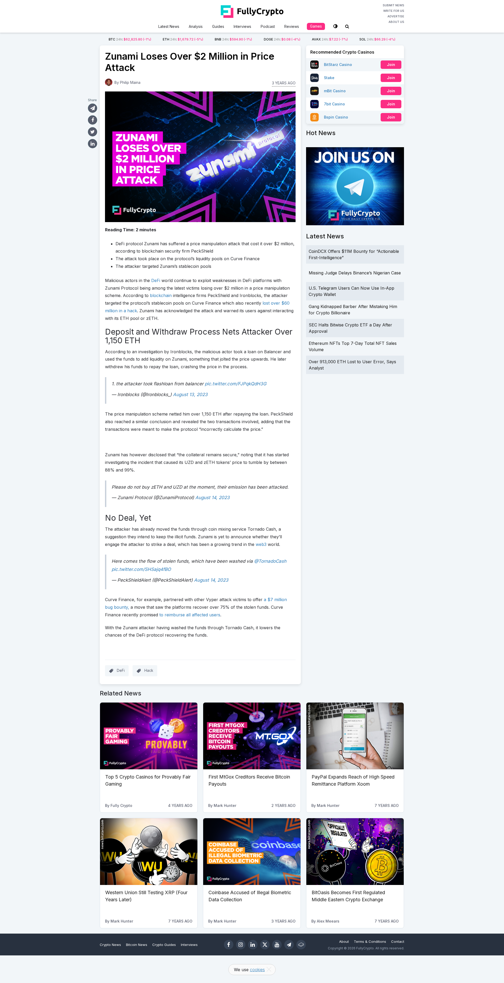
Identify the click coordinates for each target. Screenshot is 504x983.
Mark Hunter (225, 805)
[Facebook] (228, 944)
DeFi (121, 670)
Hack (148, 670)
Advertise (395, 16)
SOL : (377, 39)
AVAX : (330, 39)
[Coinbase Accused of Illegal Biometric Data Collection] (252, 851)
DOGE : (282, 39)
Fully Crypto (121, 805)
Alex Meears (328, 921)
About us (396, 22)
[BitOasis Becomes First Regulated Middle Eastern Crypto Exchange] (355, 851)
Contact (397, 941)
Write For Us (393, 11)
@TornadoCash (270, 561)
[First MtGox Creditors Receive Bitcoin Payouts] (252, 736)
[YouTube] (277, 944)
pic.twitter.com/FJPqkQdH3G (235, 383)
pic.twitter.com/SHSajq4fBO (141, 569)
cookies (257, 969)
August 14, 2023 (212, 497)
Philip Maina (130, 82)
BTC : (130, 39)
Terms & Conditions (370, 941)
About (344, 941)
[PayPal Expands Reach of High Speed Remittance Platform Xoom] (355, 736)
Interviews (242, 26)
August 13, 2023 (190, 394)
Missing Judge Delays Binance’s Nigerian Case (355, 272)
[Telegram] (289, 944)
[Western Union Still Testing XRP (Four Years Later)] (148, 851)
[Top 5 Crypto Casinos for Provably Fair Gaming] (148, 736)
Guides (218, 26)
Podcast (268, 26)
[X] (265, 944)
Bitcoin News (136, 945)
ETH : (183, 39)
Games (316, 26)
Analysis (196, 26)
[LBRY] (301, 944)
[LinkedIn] (253, 944)
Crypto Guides (164, 945)
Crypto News (110, 945)
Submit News (393, 5)
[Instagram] (240, 944)
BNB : (233, 39)
